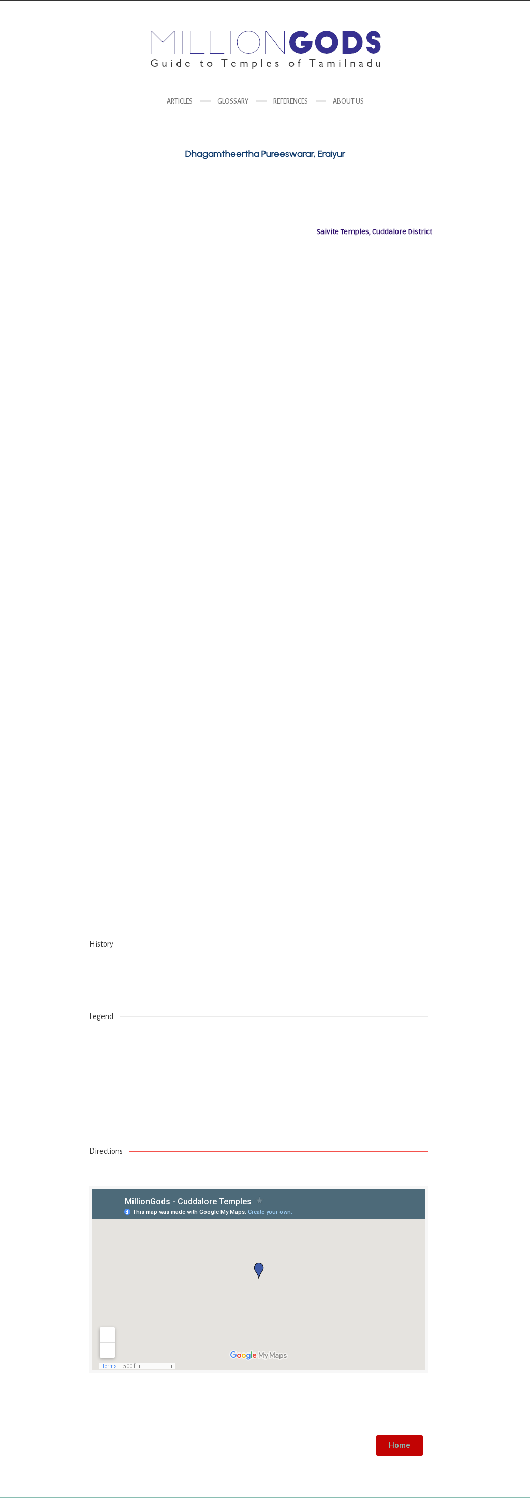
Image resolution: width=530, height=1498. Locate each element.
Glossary (232, 101)
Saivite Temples (399, 1408)
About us (348, 101)
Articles (180, 101)
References (290, 101)
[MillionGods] (265, 50)
